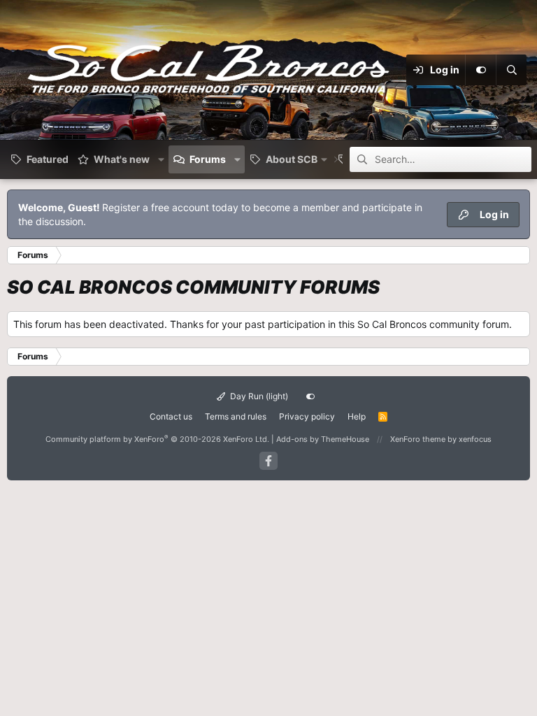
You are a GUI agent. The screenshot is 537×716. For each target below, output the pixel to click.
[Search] (511, 70)
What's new (122, 159)
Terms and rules (235, 416)
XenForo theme (417, 439)
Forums (207, 159)
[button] (161, 159)
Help (357, 416)
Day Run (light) (258, 396)
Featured (48, 159)
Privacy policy (307, 416)
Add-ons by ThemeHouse (322, 439)
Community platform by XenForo (157, 439)
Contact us (171, 416)
